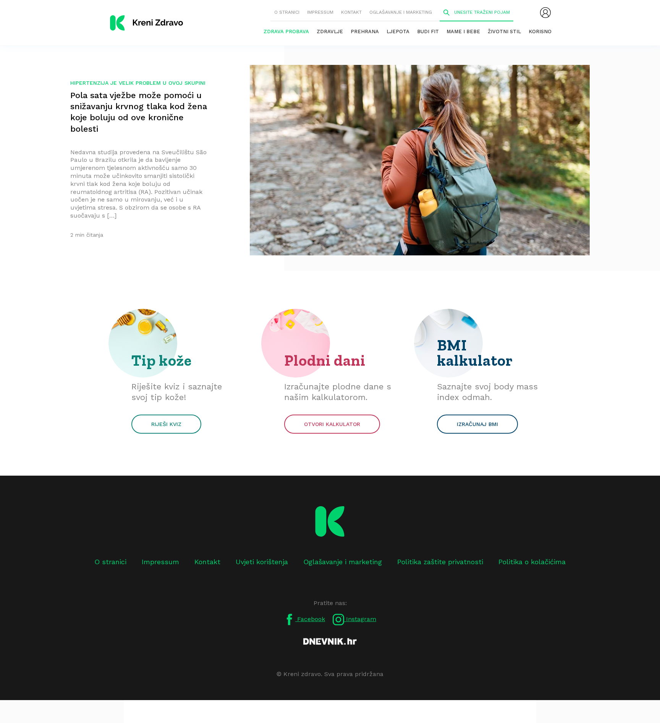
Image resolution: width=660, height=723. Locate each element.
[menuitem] (545, 12)
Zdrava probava (286, 31)
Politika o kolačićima (532, 562)
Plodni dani (325, 360)
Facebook (310, 619)
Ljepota (398, 31)
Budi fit (428, 31)
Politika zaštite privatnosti (440, 562)
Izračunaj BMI (477, 424)
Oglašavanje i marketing (400, 12)
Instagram (360, 619)
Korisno (540, 31)
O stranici (286, 12)
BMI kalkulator (475, 353)
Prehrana (365, 31)
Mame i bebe (463, 31)
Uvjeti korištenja (262, 562)
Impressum (320, 12)
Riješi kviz (166, 424)
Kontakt (351, 12)
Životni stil (504, 31)
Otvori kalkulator (332, 424)
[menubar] (545, 12)
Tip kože (161, 360)
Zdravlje (330, 31)
